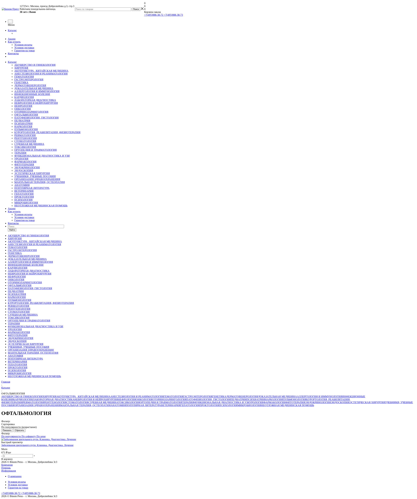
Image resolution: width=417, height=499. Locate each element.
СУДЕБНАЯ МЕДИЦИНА (29, 144)
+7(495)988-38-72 (153, 15)
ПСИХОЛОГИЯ (23, 199)
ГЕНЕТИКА (21, 82)
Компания (7, 464)
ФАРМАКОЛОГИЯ (25, 161)
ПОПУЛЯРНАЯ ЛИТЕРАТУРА (32, 188)
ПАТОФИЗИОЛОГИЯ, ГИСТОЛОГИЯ (36, 117)
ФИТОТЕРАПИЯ (24, 164)
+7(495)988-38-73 (173, 15)
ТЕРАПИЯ (20, 152)
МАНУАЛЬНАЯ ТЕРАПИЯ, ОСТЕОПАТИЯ (39, 182)
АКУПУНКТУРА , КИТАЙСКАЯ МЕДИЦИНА (41, 70)
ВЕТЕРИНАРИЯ (24, 191)
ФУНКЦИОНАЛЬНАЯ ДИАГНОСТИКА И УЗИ (42, 155)
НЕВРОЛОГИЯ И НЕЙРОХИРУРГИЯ (36, 103)
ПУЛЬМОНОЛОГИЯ (26, 129)
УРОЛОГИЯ (21, 158)
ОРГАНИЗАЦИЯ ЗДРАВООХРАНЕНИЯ (37, 179)
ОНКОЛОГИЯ (22, 108)
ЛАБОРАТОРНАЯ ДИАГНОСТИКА (35, 100)
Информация (8, 470)
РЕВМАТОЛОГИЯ (25, 135)
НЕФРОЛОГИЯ (23, 106)
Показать (7, 430)
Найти (12, 230)
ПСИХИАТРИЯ (23, 123)
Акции (11, 38)
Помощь (6, 467)
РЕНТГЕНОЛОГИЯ (25, 138)
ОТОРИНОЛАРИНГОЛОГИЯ (31, 111)
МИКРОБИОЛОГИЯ (26, 202)
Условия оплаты (23, 44)
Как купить (14, 41)
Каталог (12, 30)
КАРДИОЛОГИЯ (24, 97)
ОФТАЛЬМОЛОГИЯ (26, 114)
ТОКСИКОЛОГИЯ (25, 147)
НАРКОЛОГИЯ (23, 126)
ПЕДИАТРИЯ (22, 120)
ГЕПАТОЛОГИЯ (24, 193)
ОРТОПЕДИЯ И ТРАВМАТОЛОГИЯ (35, 150)
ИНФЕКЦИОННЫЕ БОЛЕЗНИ (32, 94)
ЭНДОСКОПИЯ (23, 170)
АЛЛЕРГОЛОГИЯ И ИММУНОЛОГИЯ (36, 91)
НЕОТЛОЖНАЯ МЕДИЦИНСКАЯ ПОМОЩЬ (40, 205)
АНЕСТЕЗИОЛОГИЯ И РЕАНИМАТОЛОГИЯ (41, 73)
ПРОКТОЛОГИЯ (24, 196)
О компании (15, 476)
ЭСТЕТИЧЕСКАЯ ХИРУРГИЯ (32, 173)
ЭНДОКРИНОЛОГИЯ (27, 167)
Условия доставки (24, 47)
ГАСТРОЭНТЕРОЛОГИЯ (28, 79)
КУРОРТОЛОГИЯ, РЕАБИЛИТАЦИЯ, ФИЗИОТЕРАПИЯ (47, 132)
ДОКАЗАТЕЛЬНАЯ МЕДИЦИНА (33, 88)
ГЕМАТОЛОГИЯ (24, 76)
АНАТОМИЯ (22, 185)
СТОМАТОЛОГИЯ (25, 141)
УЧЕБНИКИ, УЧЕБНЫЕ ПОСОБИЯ (35, 176)
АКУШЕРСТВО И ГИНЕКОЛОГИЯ (35, 65)
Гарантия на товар (24, 50)
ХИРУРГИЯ (21, 67)
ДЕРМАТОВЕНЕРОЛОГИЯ (30, 85)
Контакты (13, 53)
